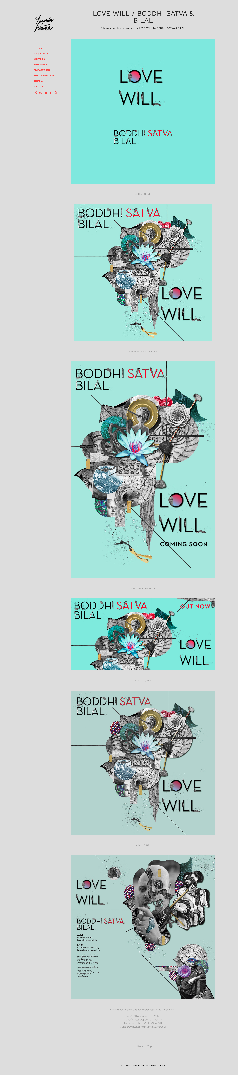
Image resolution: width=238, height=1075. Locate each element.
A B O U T (38, 86)
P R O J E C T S (41, 53)
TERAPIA (38, 80)
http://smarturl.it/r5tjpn (148, 1016)
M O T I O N (39, 58)
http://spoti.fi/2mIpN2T (148, 1019)
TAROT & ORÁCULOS (44, 75)
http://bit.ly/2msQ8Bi (153, 1026)
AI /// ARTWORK (42, 69)
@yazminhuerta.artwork (156, 1065)
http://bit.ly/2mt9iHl (150, 1023)
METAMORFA (40, 64)
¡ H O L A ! (38, 48)
